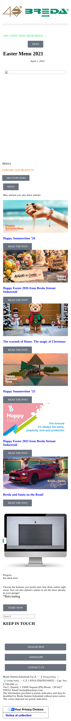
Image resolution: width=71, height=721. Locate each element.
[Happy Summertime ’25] (35, 385)
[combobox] (19, 616)
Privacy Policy (49, 677)
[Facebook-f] (7, 633)
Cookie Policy (13, 681)
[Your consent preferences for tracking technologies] (3, 540)
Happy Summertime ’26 (19, 238)
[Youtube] (16, 633)
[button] (35, 24)
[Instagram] (26, 633)
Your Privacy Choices (29, 709)
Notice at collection (19, 715)
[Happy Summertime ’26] (35, 231)
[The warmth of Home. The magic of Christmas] (35, 335)
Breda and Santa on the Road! (23, 494)
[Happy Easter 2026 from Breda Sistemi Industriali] (35, 281)
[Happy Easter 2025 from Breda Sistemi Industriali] (35, 434)
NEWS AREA (10, 29)
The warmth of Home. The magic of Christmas (34, 341)
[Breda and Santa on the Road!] (35, 488)
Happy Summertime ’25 (19, 391)
